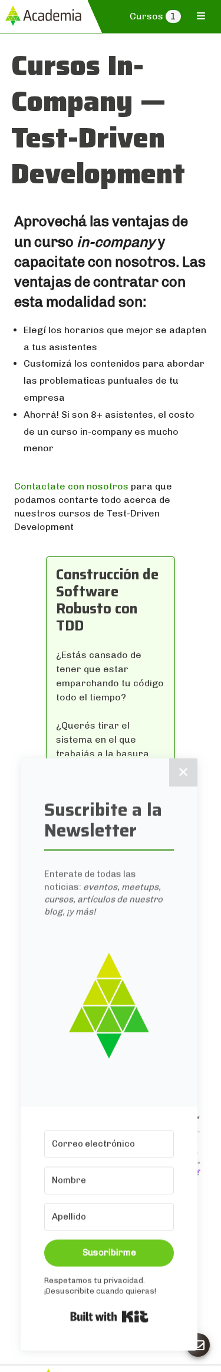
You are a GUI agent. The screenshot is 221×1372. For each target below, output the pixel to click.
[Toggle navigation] (201, 15)
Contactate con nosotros (71, 486)
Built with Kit (109, 1314)
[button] (109, 1004)
